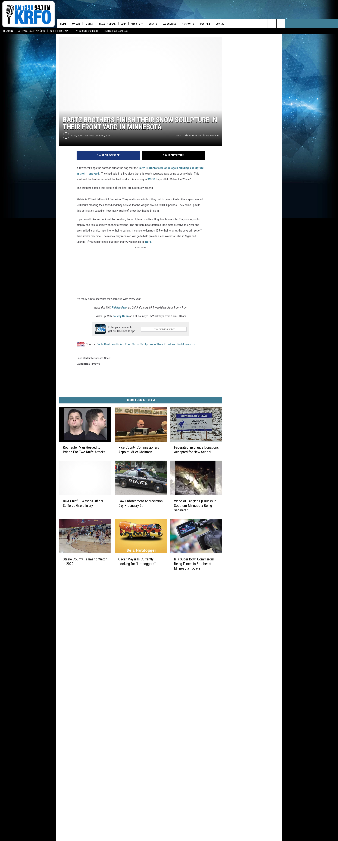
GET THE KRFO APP (59, 31)
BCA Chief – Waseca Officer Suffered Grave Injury (83, 503)
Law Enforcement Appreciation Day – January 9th (140, 503)
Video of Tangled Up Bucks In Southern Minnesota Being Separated (195, 505)
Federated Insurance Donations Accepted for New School (196, 449)
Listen (89, 23)
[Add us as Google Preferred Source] (254, 23)
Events (153, 23)
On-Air (76, 23)
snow (107, 358)
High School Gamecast (117, 31)
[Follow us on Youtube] (281, 23)
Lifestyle (96, 363)
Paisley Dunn (77, 135)
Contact (221, 23)
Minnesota (97, 358)
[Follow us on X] (272, 23)
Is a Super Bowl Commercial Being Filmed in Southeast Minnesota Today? (194, 563)
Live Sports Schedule (87, 31)
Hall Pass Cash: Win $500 (31, 31)
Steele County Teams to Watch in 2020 (85, 561)
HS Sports (188, 23)
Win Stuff (137, 23)
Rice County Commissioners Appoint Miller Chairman (138, 449)
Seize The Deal (107, 23)
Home (63, 23)
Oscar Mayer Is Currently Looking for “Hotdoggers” (137, 561)
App (123, 23)
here (148, 241)
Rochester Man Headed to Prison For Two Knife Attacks (84, 449)
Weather (205, 23)
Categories (169, 23)
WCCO (151, 179)
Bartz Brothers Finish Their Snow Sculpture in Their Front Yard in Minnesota (145, 344)
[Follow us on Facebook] (263, 23)
